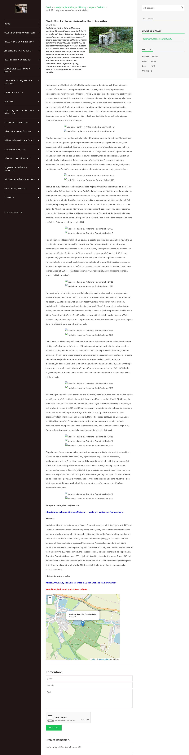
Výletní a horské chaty (17, 131)
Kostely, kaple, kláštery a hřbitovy (19, 112)
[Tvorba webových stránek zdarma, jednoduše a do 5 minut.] (21, 212)
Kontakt (9, 197)
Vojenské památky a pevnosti (15, 169)
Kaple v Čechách (97, 7)
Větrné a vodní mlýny (17, 158)
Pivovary (9, 101)
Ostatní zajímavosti (15, 188)
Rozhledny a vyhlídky (17, 59)
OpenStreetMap (104, 659)
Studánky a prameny (16, 122)
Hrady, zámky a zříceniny (19, 41)
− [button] (50, 602)
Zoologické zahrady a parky (17, 70)
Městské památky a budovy (20, 179)
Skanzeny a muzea (14, 149)
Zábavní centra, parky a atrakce (18, 82)
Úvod (7, 23)
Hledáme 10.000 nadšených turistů (157, 38)
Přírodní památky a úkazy (19, 140)
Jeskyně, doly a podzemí (18, 50)
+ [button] (50, 598)
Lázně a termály (13, 92)
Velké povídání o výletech (19, 32)
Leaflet (93, 659)
